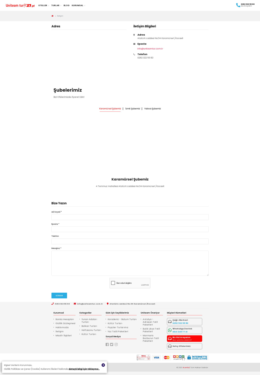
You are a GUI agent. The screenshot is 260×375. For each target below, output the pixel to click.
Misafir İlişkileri (64, 335)
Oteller (42, 5)
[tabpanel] (130, 152)
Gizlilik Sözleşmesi (65, 323)
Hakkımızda (62, 327)
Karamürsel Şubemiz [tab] (110, 108)
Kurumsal (77, 5)
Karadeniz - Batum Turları (122, 319)
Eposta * (55, 224)
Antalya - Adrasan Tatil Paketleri (150, 322)
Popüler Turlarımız (118, 327)
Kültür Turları (89, 334)
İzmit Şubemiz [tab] (132, 108)
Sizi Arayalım (246, 6)
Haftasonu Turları (91, 330)
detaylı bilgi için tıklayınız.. (84, 369)
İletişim (60, 331)
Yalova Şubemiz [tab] (152, 108)
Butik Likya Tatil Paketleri (151, 330)
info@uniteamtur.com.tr (150, 48)
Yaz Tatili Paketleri (118, 331)
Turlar (55, 5)
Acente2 (186, 367)
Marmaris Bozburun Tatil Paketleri (151, 338)
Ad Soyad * (56, 212)
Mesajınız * (56, 248)
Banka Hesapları (65, 319)
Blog (67, 5)
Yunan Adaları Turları (89, 321)
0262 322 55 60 (145, 56)
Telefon (55, 236)
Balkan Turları (89, 326)
